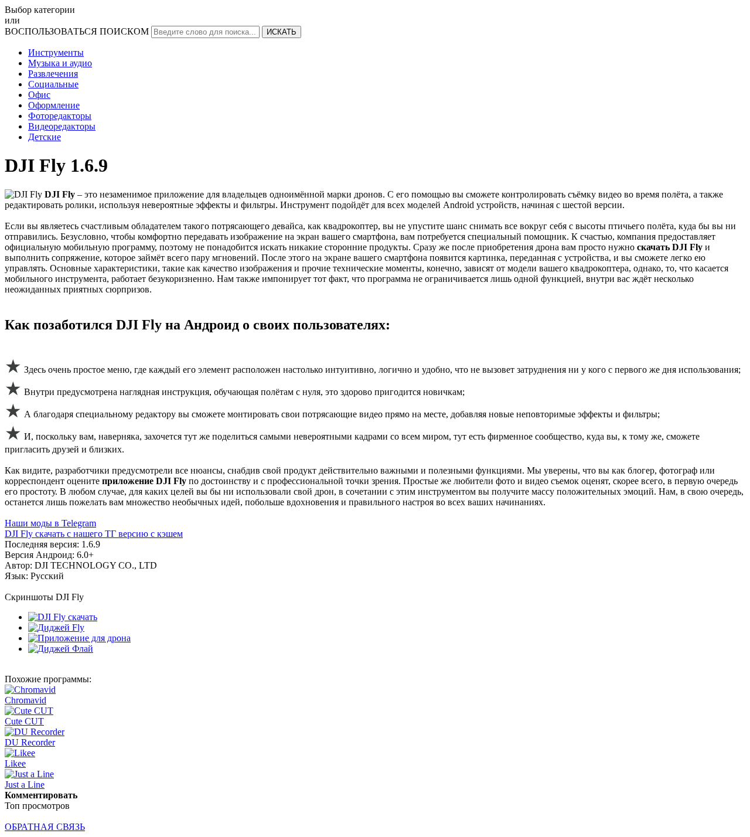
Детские (44, 137)
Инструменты (56, 52)
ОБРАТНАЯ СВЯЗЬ (45, 827)
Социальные (53, 84)
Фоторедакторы (59, 116)
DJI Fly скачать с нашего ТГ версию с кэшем (94, 534)
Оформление (54, 105)
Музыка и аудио (60, 63)
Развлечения (53, 74)
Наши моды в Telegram (50, 523)
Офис (39, 95)
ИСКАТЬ (281, 32)
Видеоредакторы (62, 126)
